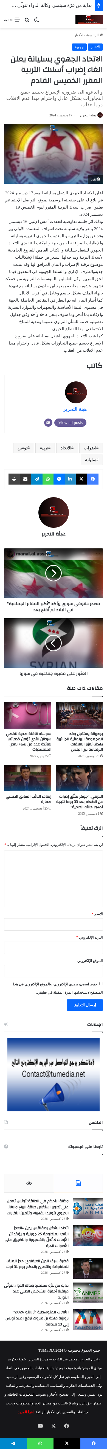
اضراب (90, 447)
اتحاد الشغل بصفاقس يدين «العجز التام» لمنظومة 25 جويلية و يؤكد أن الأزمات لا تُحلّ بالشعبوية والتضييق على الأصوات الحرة (37, 1237)
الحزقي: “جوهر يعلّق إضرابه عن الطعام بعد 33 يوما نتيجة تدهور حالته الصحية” (79, 802)
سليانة (90, 459)
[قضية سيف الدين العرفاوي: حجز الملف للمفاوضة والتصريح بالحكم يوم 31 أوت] (88, 1268)
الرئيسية (93, 35)
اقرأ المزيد (26, 1412)
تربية (44, 447)
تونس (22, 447)
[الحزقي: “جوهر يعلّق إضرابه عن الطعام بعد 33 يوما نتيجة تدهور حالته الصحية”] (79, 778)
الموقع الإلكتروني (90, 961)
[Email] (48, 423)
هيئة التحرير (88, 115)
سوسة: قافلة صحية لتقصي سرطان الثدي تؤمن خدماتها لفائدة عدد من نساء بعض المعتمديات (28, 741)
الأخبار (78, 35)
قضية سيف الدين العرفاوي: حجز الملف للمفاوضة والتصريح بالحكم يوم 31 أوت (37, 1264)
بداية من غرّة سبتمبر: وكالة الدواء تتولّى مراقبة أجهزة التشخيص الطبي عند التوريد (36, 1291)
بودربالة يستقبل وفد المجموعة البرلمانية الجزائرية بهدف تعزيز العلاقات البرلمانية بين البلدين (80, 741)
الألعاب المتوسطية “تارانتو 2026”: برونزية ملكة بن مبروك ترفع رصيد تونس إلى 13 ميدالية (37, 1318)
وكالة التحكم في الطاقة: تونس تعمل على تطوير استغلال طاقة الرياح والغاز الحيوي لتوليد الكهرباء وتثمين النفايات (38, 1207)
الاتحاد (66, 447)
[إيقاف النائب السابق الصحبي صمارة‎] (27, 778)
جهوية (79, 47)
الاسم (97, 914)
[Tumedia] (89, 19)
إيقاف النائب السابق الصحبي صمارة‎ (28, 799)
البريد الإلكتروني (89, 937)
